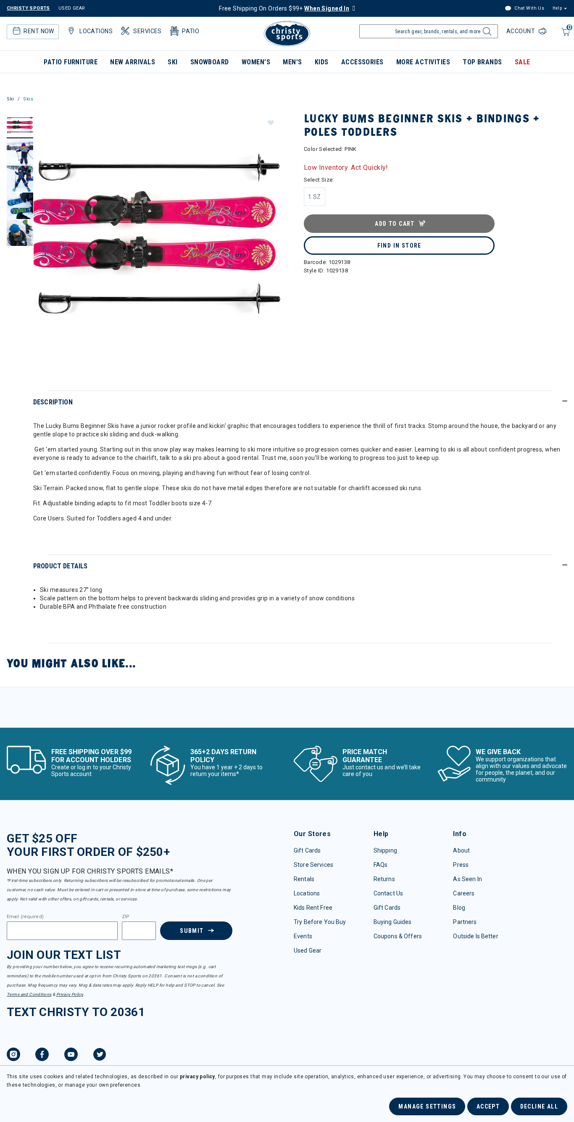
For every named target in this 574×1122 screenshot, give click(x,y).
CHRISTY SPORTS (28, 8)
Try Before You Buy (320, 922)
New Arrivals (132, 62)
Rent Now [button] (39, 31)
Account (521, 31)
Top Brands (482, 62)
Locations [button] (96, 31)
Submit (191, 930)
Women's (256, 62)
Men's (292, 62)
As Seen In (467, 879)
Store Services (313, 864)
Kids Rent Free (313, 907)
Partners (465, 922)
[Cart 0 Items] (564, 36)
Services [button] (147, 31)
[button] (270, 122)
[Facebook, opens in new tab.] (42, 1056)
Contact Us (388, 893)
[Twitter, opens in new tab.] (99, 1056)
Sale (522, 62)
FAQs (381, 864)
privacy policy (197, 1077)
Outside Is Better (475, 936)
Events (303, 936)
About (461, 850)
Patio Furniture (70, 62)
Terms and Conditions (29, 994)
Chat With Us (528, 8)
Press (461, 864)
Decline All (539, 1106)
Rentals (304, 879)
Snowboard (209, 62)
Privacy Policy (69, 994)
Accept (488, 1106)
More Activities (423, 62)
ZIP (125, 916)
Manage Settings (427, 1106)
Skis (28, 99)
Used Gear (307, 950)
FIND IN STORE (399, 245)
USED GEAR (71, 8)
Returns (384, 879)
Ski (172, 62)
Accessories (362, 62)
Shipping (385, 850)
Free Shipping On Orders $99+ (284, 8)
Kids (322, 62)
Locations (307, 893)
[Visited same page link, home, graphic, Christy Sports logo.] (287, 33)
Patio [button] (190, 31)
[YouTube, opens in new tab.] (71, 1056)
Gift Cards (307, 850)
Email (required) (25, 916)
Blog (459, 907)
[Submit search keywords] (486, 33)
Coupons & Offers (398, 936)
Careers (463, 893)
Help (557, 8)
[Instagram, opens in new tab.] (13, 1056)
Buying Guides (393, 922)
